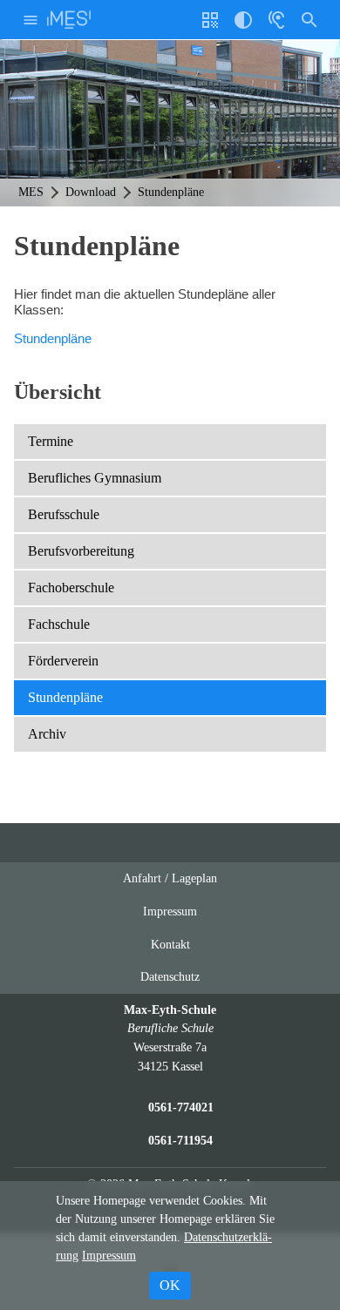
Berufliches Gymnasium (94, 477)
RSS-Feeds (188, 849)
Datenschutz (170, 976)
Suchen (309, 19)
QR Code (212, 26)
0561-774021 (181, 1107)
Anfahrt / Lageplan (170, 878)
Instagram (153, 842)
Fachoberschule (71, 587)
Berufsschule (63, 514)
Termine (50, 441)
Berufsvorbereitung (81, 551)
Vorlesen (276, 19)
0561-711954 (180, 1140)
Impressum (170, 911)
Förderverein (63, 660)
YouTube (120, 842)
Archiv (47, 733)
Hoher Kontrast (243, 26)
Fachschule (59, 624)
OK (170, 1285)
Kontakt (170, 944)
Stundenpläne (53, 338)
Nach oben (222, 849)
